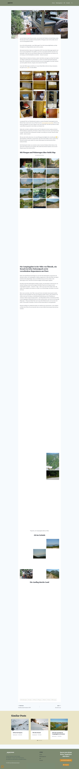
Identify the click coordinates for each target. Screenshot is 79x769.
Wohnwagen (53, 699)
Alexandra (15, 734)
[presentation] (20, 724)
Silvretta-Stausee (37, 732)
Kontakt (68, 3)
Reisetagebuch (59, 3)
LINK (28, 67)
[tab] (37, 740)
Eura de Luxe (58, 706)
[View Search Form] (72, 3)
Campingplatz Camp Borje (47, 122)
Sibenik (44, 699)
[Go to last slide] (13, 729)
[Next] (66, 729)
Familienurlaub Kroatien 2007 (24, 706)
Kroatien (30, 699)
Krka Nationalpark (23, 699)
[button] (26, 75)
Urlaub (48, 699)
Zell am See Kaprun (17, 732)
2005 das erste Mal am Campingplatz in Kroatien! (58, 733)
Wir (64, 3)
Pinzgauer (39, 699)
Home (53, 3)
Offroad (34, 699)
